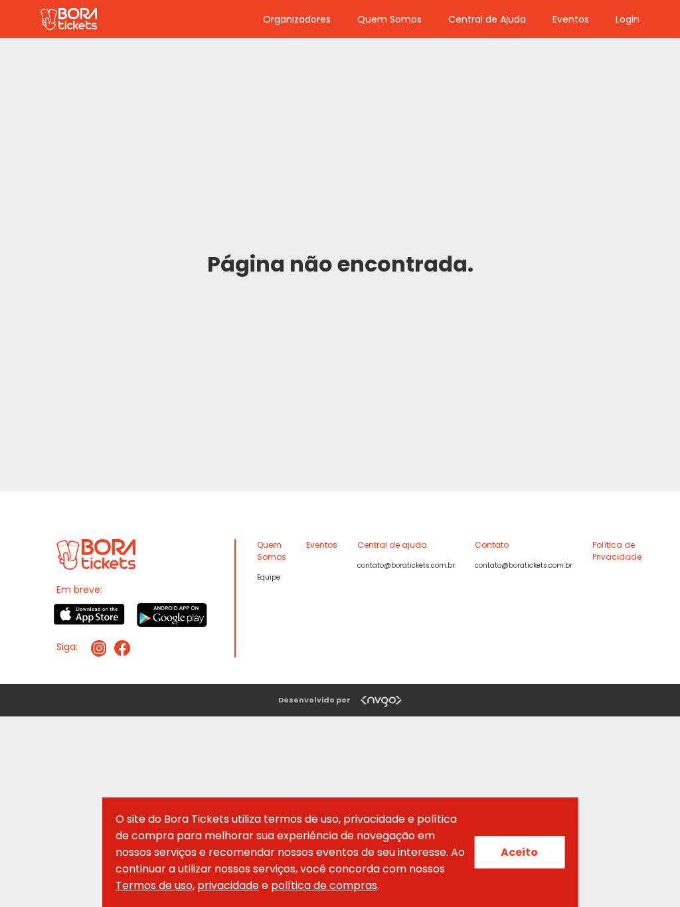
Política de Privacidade (616, 550)
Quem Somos (389, 19)
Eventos (570, 19)
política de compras (324, 885)
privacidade (228, 885)
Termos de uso (154, 885)
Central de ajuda (392, 544)
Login (627, 19)
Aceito (519, 852)
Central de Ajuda (487, 19)
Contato (492, 544)
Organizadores (297, 19)
